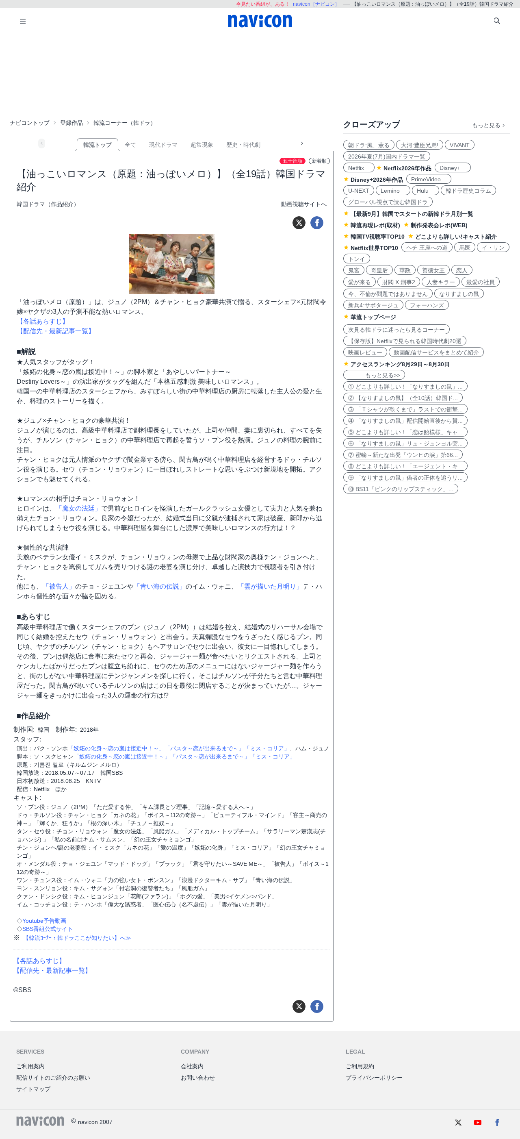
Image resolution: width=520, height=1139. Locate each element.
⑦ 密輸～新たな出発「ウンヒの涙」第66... (403, 455)
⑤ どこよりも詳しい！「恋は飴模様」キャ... (405, 432)
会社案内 (192, 1066)
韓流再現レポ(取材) (375, 225)
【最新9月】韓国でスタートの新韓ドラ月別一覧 (412, 214)
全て (130, 144)
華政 (405, 270)
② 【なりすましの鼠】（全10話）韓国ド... (403, 398)
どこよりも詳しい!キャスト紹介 (456, 236)
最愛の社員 (480, 282)
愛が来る (359, 282)
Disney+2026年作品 (377, 179)
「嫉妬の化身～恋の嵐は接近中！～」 (116, 748)
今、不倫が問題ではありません (388, 294)
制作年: (66, 729)
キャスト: (27, 797)
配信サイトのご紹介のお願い (53, 1077)
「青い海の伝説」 (160, 586)
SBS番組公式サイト (47, 929)
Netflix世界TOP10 (374, 248)
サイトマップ (33, 1089)
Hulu (425, 190)
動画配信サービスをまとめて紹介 (436, 352)
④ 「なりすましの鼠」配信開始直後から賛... (405, 420)
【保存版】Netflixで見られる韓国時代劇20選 (405, 341)
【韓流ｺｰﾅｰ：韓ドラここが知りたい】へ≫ (77, 938)
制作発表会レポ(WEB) (439, 225)
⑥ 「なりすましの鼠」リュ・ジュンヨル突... (405, 443)
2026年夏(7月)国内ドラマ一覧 (386, 156)
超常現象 (202, 144)
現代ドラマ (163, 144)
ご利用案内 (30, 1066)
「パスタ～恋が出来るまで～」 (204, 748)
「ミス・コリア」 (267, 748)
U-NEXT (358, 190)
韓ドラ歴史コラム (468, 190)
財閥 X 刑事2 (398, 282)
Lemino (393, 190)
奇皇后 (379, 270)
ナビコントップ (30, 123)
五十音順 (292, 161)
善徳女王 (433, 270)
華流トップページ (373, 317)
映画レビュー (365, 352)
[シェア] (316, 222)
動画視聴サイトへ (304, 204)
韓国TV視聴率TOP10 (378, 236)
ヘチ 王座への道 (427, 247)
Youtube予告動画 (44, 920)
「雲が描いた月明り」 (270, 586)
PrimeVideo (428, 179)
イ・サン (493, 247)
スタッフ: (27, 739)
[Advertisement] (260, 74)
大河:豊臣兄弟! (419, 145)
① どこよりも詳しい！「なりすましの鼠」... (405, 386)
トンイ (356, 259)
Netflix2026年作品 (407, 168)
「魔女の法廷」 (78, 508)
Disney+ (453, 168)
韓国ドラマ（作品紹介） (48, 204)
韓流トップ (97, 144)
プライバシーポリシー (374, 1077)
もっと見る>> (374, 375)
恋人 (462, 270)
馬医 (464, 247)
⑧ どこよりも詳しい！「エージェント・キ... (405, 466)
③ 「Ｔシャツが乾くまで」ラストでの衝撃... (405, 409)
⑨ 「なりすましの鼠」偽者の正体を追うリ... (405, 477)
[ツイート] (299, 222)
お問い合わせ (198, 1077)
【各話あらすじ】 (43, 321)
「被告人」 (59, 586)
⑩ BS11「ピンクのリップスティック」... (400, 489)
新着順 (319, 161)
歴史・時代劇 (243, 144)
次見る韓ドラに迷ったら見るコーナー (396, 329)
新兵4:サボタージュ (373, 305)
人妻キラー (441, 282)
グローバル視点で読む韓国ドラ (388, 202)
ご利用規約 (360, 1066)
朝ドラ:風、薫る (369, 145)
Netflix (359, 168)
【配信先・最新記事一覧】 (56, 331)
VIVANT (460, 145)
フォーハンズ (427, 305)
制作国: (24, 729)
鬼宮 (354, 270)
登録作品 (71, 123)
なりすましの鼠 (459, 294)
